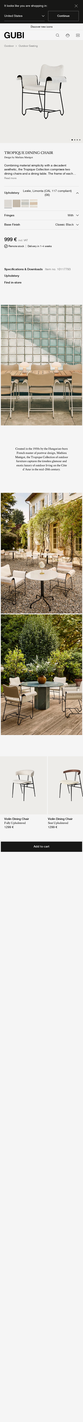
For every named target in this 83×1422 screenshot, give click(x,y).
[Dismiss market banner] (76, 5)
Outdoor (9, 45)
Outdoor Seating (28, 45)
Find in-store (12, 282)
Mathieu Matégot (24, 157)
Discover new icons (42, 26)
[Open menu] (78, 35)
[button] (67, 35)
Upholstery (11, 275)
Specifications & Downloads (23, 269)
